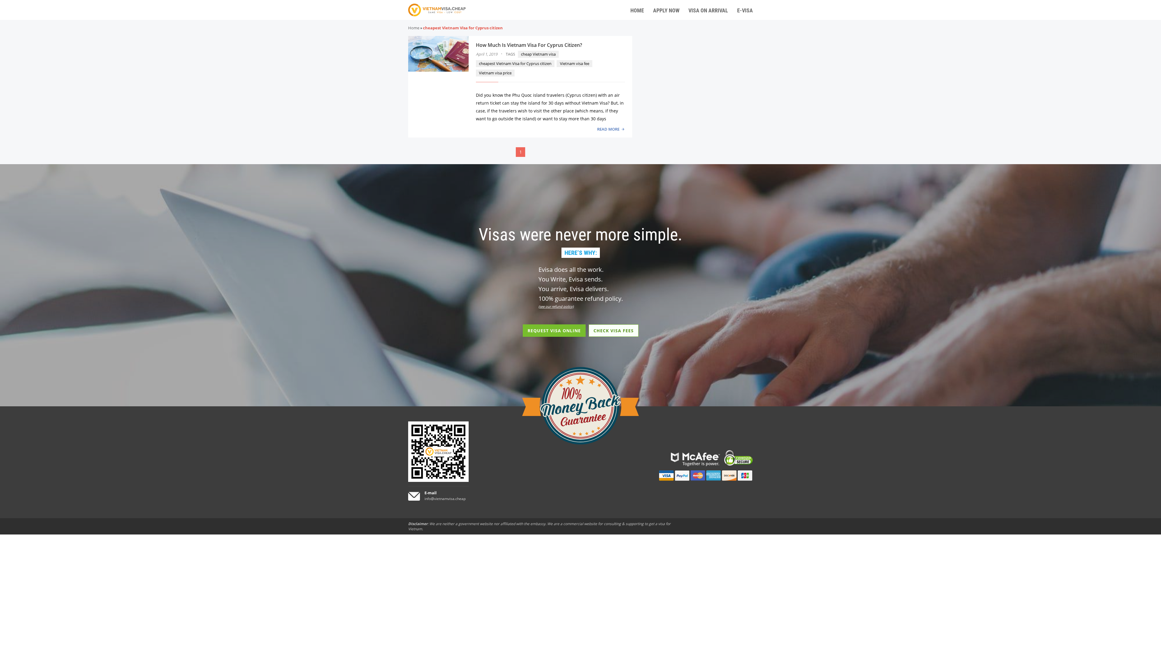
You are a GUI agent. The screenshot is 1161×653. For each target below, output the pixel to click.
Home (413, 28)
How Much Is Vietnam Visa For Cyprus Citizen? (529, 45)
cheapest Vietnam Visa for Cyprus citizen (515, 63)
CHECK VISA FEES (614, 330)
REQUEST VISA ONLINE (554, 330)
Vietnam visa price (495, 73)
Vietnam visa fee (574, 63)
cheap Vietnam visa (538, 54)
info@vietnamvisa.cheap (445, 498)
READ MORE (608, 129)
